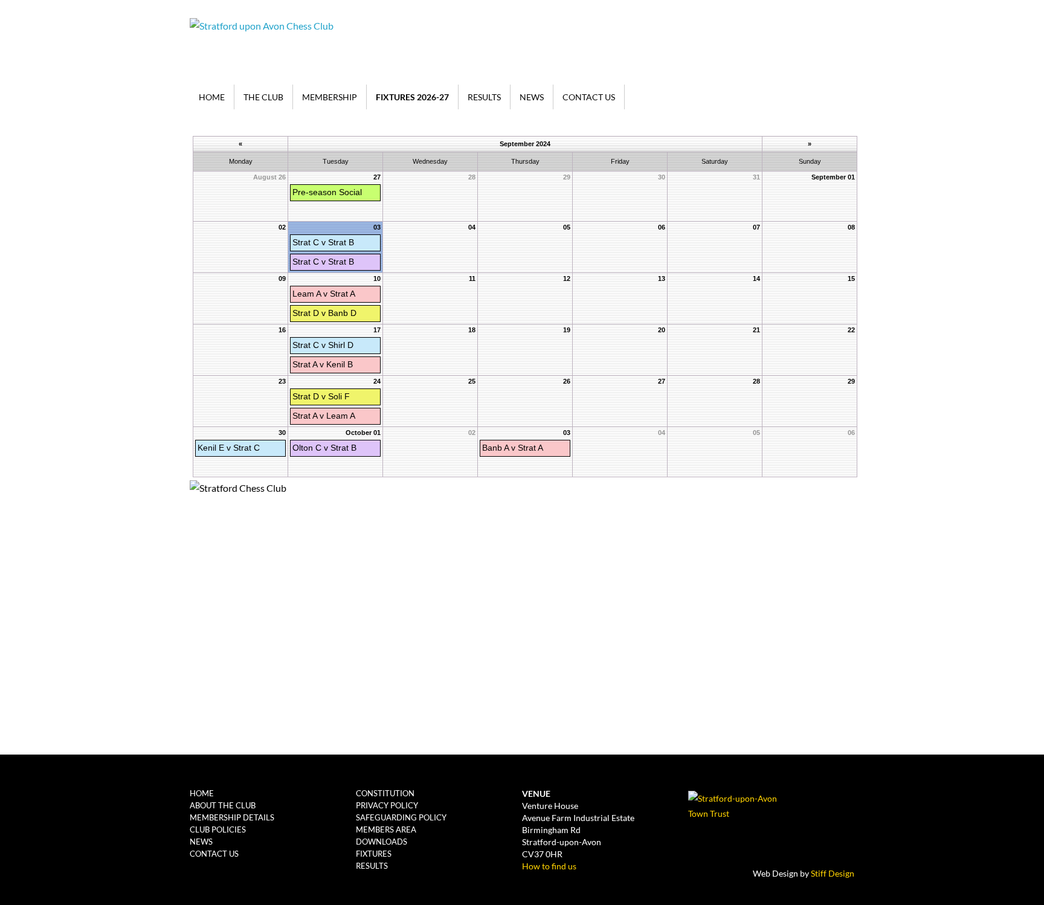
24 (377, 381)
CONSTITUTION (385, 793)
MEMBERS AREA (386, 829)
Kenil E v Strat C (229, 447)
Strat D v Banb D (324, 313)
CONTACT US (588, 97)
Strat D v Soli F (321, 396)
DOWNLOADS (381, 841)
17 (377, 329)
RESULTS (484, 97)
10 (377, 278)
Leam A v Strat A (323, 293)
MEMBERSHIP (329, 97)
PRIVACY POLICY (387, 805)
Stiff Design (832, 873)
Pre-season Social (327, 192)
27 (377, 177)
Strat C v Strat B (323, 242)
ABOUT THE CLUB (223, 805)
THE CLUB (263, 97)
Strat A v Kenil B (322, 364)
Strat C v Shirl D (322, 345)
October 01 (363, 432)
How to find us (549, 866)
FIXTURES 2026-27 (412, 97)
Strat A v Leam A (323, 415)
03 (377, 227)
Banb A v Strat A (512, 447)
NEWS (532, 97)
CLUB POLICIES (218, 829)
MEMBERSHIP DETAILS (232, 817)
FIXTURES (374, 853)
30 (282, 432)
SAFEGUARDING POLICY (401, 817)
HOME (212, 97)
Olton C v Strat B (324, 447)
